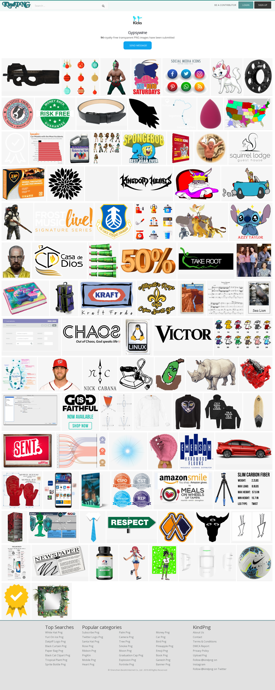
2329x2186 (54, 199)
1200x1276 (50, 507)
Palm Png (124, 632)
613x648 (7, 238)
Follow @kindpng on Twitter (209, 669)
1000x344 (160, 353)
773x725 (212, 314)
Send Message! (137, 45)
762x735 (114, 467)
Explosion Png (127, 660)
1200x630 (242, 277)
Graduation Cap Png (131, 655)
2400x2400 (86, 314)
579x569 (86, 507)
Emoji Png (162, 650)
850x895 (91, 199)
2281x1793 (8, 199)
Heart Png (88, 664)
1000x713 (62, 467)
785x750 (124, 389)
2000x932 (8, 93)
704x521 (237, 541)
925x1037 (161, 389)
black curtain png (56, 646)
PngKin (86, 655)
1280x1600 (156, 579)
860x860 (7, 353)
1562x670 (41, 238)
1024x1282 (8, 277)
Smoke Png (126, 646)
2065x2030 (101, 238)
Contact (197, 637)
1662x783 (126, 277)
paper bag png (54, 650)
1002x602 (8, 428)
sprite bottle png (55, 664)
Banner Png (163, 664)
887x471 (159, 507)
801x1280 (174, 162)
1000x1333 (96, 579)
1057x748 (181, 238)
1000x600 (220, 507)
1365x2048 (107, 93)
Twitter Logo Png (92, 637)
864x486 (43, 389)
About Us (198, 632)
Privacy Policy (201, 650)
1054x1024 (8, 389)
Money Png (163, 632)
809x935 (98, 162)
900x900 (235, 238)
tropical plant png (56, 660)
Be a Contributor (225, 5)
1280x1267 (138, 93)
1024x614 (38, 579)
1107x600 (220, 353)
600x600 (128, 353)
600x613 (185, 467)
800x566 (7, 617)
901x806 (37, 617)
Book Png (162, 655)
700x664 (35, 162)
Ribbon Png (89, 650)
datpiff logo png (55, 641)
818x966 (93, 277)
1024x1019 (135, 127)
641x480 (127, 162)
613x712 (106, 428)
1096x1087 (140, 428)
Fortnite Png (126, 664)
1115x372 (125, 199)
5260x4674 (144, 314)
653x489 (180, 199)
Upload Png (200, 655)
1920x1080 (35, 541)
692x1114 (126, 579)
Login (245, 5)
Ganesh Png (163, 660)
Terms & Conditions (205, 641)
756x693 (117, 507)
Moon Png (125, 650)
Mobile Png (89, 660)
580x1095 (8, 579)
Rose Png (87, 646)
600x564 (67, 93)
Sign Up (262, 5)
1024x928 (168, 127)
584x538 (201, 541)
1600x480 (113, 541)
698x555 (40, 127)
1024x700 (228, 199)
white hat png (54, 632)
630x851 (67, 428)
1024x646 (38, 277)
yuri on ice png (54, 637)
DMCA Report (201, 646)
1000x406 (184, 277)
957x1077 (217, 93)
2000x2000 (244, 579)
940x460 (221, 467)
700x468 (7, 467)
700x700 (7, 314)
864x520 (185, 579)
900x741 (191, 389)
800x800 (200, 162)
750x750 (251, 314)
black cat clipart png (57, 655)
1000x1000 (204, 127)
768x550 (82, 127)
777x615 (168, 93)
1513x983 (231, 127)
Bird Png (161, 641)
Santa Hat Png (90, 641)
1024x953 (8, 507)
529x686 (183, 314)
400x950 (7, 541)
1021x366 (68, 353)
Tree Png (124, 641)
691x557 (234, 162)
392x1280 (250, 428)
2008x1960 (8, 127)
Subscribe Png (90, 632)
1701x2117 (250, 93)
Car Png (161, 637)
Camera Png (126, 637)
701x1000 (72, 162)
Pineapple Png (164, 646)
